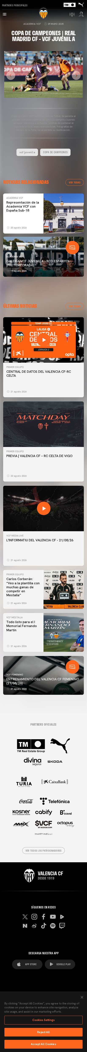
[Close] (82, 997)
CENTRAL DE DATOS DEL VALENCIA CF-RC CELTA (38, 373)
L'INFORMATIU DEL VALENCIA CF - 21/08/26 (39, 540)
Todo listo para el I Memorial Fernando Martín (21, 626)
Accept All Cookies (43, 1044)
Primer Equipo (15, 367)
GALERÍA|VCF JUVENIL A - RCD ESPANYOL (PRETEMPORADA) (38, 263)
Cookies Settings (43, 1020)
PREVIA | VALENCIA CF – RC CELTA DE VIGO (39, 456)
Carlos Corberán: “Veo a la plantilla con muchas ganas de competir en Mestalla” (23, 587)
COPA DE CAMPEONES (55, 152)
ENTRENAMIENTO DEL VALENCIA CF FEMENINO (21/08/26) (42, 681)
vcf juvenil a (27, 152)
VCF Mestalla (14, 617)
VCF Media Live (14, 535)
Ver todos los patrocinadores (44, 850)
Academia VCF (32, 23)
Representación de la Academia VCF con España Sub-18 (22, 206)
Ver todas (74, 182)
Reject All (43, 1032)
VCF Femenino (14, 674)
